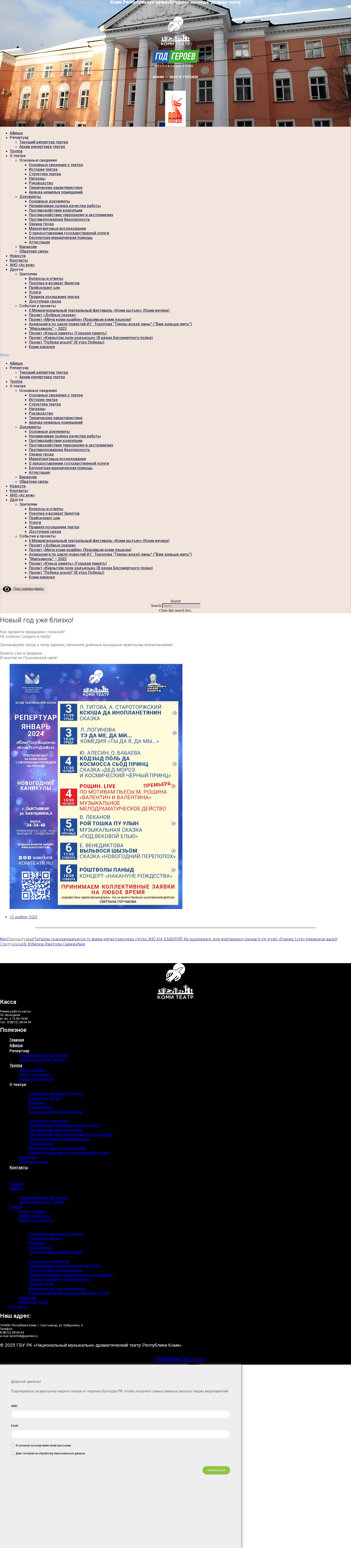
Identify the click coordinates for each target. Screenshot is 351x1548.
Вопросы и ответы (46, 278)
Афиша (16, 133)
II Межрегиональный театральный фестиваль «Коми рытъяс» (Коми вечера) (99, 310)
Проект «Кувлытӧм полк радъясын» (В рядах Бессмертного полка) (91, 337)
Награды (37, 178)
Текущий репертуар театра (43, 142)
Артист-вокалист (34, 1074)
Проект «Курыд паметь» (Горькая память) (68, 333)
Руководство (41, 183)
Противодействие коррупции (55, 210)
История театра (43, 169)
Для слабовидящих (27, 589)
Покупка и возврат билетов (54, 283)
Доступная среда (45, 301)
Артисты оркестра (36, 1079)
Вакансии (28, 246)
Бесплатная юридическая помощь (61, 237)
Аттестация (39, 242)
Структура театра (45, 174)
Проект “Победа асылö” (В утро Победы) (66, 342)
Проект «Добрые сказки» (52, 315)
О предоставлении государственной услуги (69, 233)
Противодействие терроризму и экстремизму (71, 215)
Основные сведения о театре (56, 165)
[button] (175, 355)
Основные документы (49, 201)
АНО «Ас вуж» (22, 265)
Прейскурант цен (44, 287)
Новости (18, 256)
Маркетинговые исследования (57, 228)
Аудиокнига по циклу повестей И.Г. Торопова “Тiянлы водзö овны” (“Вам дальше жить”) (110, 324)
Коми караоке (42, 347)
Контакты (19, 260)
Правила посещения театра (54, 296)
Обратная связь (33, 251)
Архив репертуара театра (42, 146)
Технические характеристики (55, 187)
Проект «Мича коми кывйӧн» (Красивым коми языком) (80, 319)
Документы (30, 196)
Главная (17, 1040)
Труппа (16, 151)
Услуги (35, 292)
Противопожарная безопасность (59, 219)
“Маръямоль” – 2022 (48, 328)
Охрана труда (41, 224)
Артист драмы (32, 1070)
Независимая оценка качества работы (65, 205)
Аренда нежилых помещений (56, 192)
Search (156, 606)
